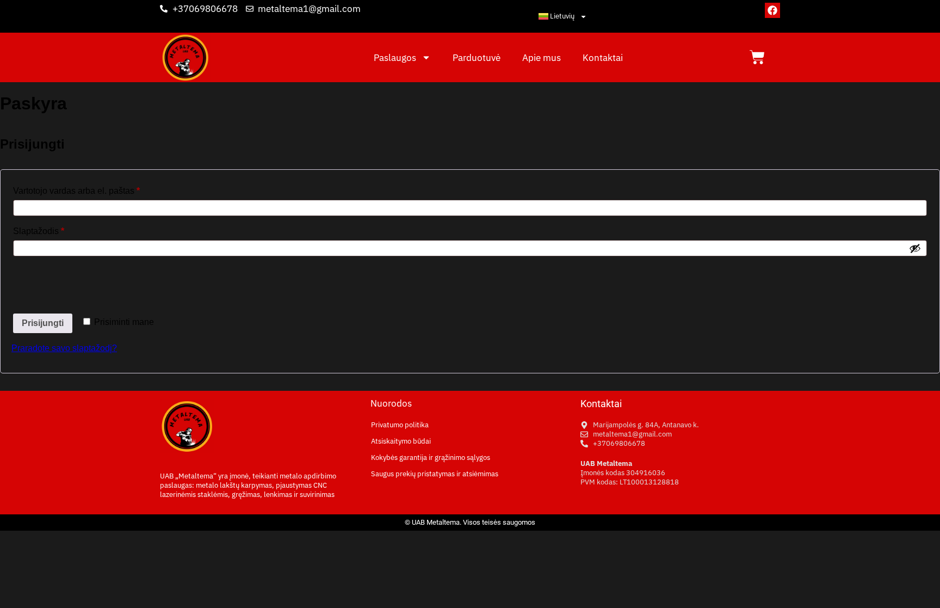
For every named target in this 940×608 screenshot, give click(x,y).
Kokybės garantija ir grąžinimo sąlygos (430, 457)
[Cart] (757, 57)
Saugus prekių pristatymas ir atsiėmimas (434, 473)
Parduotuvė (476, 58)
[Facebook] (772, 10)
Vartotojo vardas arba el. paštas (98, 188)
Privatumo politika (400, 424)
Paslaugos (395, 58)
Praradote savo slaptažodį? (64, 348)
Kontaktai (603, 58)
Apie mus (541, 58)
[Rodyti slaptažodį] (915, 248)
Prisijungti (43, 323)
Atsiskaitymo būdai (401, 441)
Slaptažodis (60, 229)
